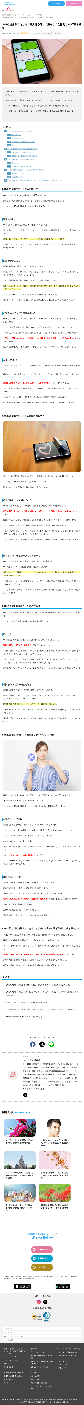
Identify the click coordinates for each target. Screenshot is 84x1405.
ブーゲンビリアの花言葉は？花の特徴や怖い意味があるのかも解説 (19, 1141)
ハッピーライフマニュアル (13, 1336)
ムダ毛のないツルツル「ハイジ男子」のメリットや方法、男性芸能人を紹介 (54, 1142)
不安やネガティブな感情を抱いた (21, 142)
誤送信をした (14, 135)
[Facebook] (33, 1044)
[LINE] (51, 1044)
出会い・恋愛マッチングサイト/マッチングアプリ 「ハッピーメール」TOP (15, 1351)
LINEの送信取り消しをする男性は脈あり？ (21, 149)
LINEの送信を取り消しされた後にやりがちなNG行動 (24, 170)
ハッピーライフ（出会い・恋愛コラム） (41, 1388)
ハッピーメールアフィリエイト (67, 1361)
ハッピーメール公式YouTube (66, 1356)
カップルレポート (36, 1373)
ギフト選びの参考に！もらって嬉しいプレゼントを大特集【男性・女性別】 (54, 1175)
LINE (33, 33)
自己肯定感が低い (16, 138)
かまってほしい (15, 145)
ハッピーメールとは (11, 1357)
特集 (40, 15)
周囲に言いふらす (16, 177)
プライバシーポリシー (38, 1352)
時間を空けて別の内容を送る (20, 166)
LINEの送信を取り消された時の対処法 (19, 159)
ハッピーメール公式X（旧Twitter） (69, 1349)
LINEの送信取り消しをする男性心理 (18, 131)
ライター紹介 (8, 1340)
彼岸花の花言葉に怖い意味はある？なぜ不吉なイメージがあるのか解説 (54, 1206)
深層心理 (57, 33)
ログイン (42, 1267)
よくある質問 (8, 1367)
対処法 (48, 33)
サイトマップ (61, 1368)
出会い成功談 (35, 1376)
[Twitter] (42, 1044)
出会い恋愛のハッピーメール (12, 15)
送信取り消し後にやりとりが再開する (23, 156)
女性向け (40, 33)
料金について (8, 1364)
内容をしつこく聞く (16, 173)
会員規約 (33, 1349)
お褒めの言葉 (35, 1379)
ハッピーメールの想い (11, 1360)
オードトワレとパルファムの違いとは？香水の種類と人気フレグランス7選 (19, 1207)
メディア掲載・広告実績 (38, 1383)
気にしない (13, 163)
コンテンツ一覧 (62, 1365)
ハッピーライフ (30, 15)
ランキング (8, 1332)
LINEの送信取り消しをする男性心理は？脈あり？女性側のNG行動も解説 (28, 17)
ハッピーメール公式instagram (67, 1352)
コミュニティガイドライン (39, 1367)
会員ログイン (8, 1379)
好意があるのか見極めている (20, 152)
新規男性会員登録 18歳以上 (13, 1376)
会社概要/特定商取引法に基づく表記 (41, 1357)
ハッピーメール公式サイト (35, 1089)
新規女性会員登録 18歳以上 (13, 1373)
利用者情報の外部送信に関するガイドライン (41, 1363)
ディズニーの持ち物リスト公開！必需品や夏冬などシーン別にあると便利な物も (19, 1175)
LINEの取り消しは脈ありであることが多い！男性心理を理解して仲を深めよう (33, 180)
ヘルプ (6, 1383)
